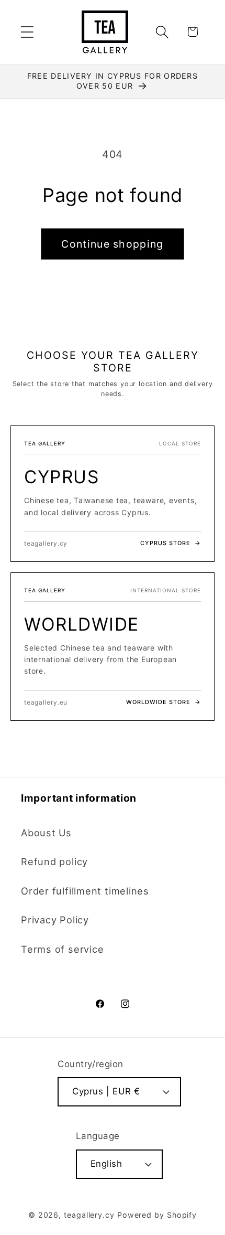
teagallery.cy (89, 1214)
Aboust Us (46, 832)
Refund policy (54, 861)
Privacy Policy (55, 919)
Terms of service (62, 949)
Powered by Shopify (157, 1214)
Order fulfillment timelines (85, 891)
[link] (112, 493)
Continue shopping (112, 244)
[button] (27, 32)
